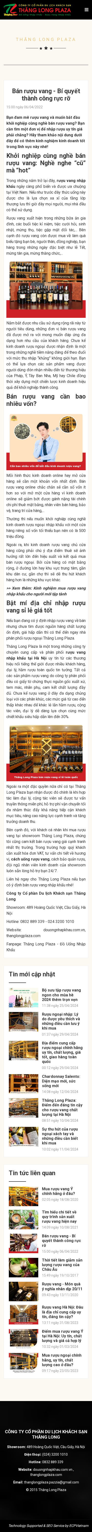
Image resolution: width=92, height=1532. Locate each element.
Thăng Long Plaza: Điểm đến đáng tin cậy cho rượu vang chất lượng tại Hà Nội (62, 1107)
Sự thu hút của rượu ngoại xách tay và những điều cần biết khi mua (60, 1136)
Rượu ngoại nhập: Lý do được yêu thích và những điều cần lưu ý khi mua (61, 1021)
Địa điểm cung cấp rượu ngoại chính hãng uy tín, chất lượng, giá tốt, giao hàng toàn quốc (62, 1052)
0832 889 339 (52, 1462)
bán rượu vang (61, 123)
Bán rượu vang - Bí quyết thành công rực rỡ (61, 1241)
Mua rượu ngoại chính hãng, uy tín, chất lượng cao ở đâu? (61, 1360)
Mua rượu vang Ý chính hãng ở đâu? (58, 1191)
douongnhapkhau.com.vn (64, 930)
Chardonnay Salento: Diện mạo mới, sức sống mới (61, 1081)
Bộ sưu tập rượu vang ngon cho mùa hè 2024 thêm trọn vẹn (61, 995)
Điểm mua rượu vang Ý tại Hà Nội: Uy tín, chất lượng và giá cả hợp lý (62, 1336)
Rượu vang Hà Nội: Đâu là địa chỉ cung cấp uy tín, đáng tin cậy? (62, 1312)
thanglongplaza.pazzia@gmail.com (51, 1482)
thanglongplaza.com (23, 935)
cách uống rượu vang (30, 859)
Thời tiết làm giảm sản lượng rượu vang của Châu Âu (62, 1265)
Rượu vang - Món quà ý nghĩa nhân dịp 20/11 (62, 1286)
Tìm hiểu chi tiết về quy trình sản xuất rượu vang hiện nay (59, 1217)
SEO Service (55, 1526)
